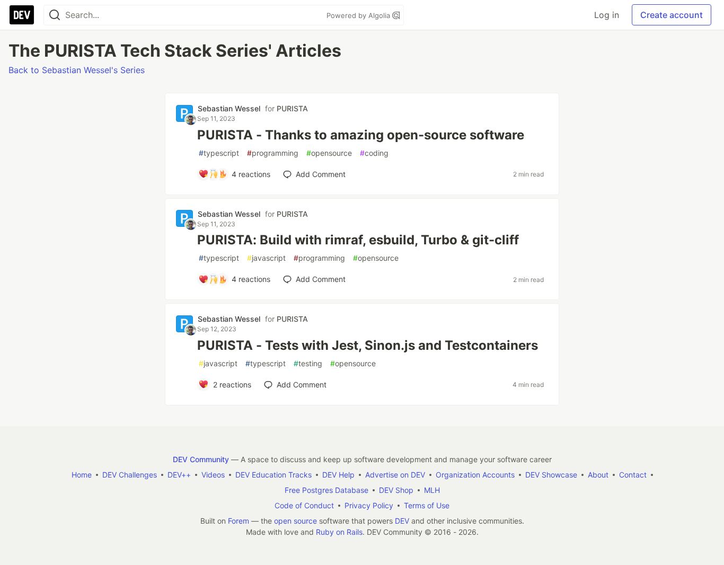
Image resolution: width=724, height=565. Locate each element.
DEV (402, 520)
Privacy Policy (369, 505)
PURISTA (292, 108)
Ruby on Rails (339, 531)
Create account (671, 15)
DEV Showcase (551, 474)
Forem (238, 520)
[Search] (54, 15)
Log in (606, 15)
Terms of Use (426, 505)
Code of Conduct (304, 505)
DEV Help (338, 474)
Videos (213, 474)
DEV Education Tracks (273, 474)
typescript (219, 152)
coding (374, 152)
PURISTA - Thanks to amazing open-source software (360, 135)
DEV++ (179, 474)
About (598, 474)
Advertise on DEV (395, 474)
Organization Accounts (475, 474)
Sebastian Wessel (229, 108)
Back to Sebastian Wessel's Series (76, 70)
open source (295, 520)
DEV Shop (396, 490)
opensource (329, 152)
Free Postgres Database (326, 490)
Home (82, 474)
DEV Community (201, 459)
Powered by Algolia (359, 15)
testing (308, 363)
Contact (633, 474)
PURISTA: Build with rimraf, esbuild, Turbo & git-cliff (358, 240)
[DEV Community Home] (21, 14)
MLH (432, 490)
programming (272, 152)
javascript (266, 257)
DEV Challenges (129, 474)
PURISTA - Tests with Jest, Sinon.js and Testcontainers (367, 345)
